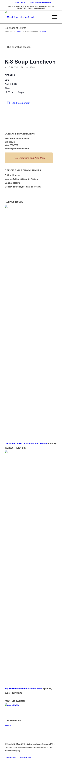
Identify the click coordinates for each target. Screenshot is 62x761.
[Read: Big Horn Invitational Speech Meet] (7, 452)
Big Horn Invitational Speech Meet (23, 688)
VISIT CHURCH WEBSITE (40, 2)
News (8, 725)
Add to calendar (21, 102)
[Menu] (53, 17)
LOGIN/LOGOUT (20, 2)
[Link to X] (50, 754)
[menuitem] (19, 2)
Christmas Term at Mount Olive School (26, 443)
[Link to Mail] (55, 754)
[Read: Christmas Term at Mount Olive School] (7, 207)
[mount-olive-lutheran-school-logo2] (26, 17)
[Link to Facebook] (45, 754)
